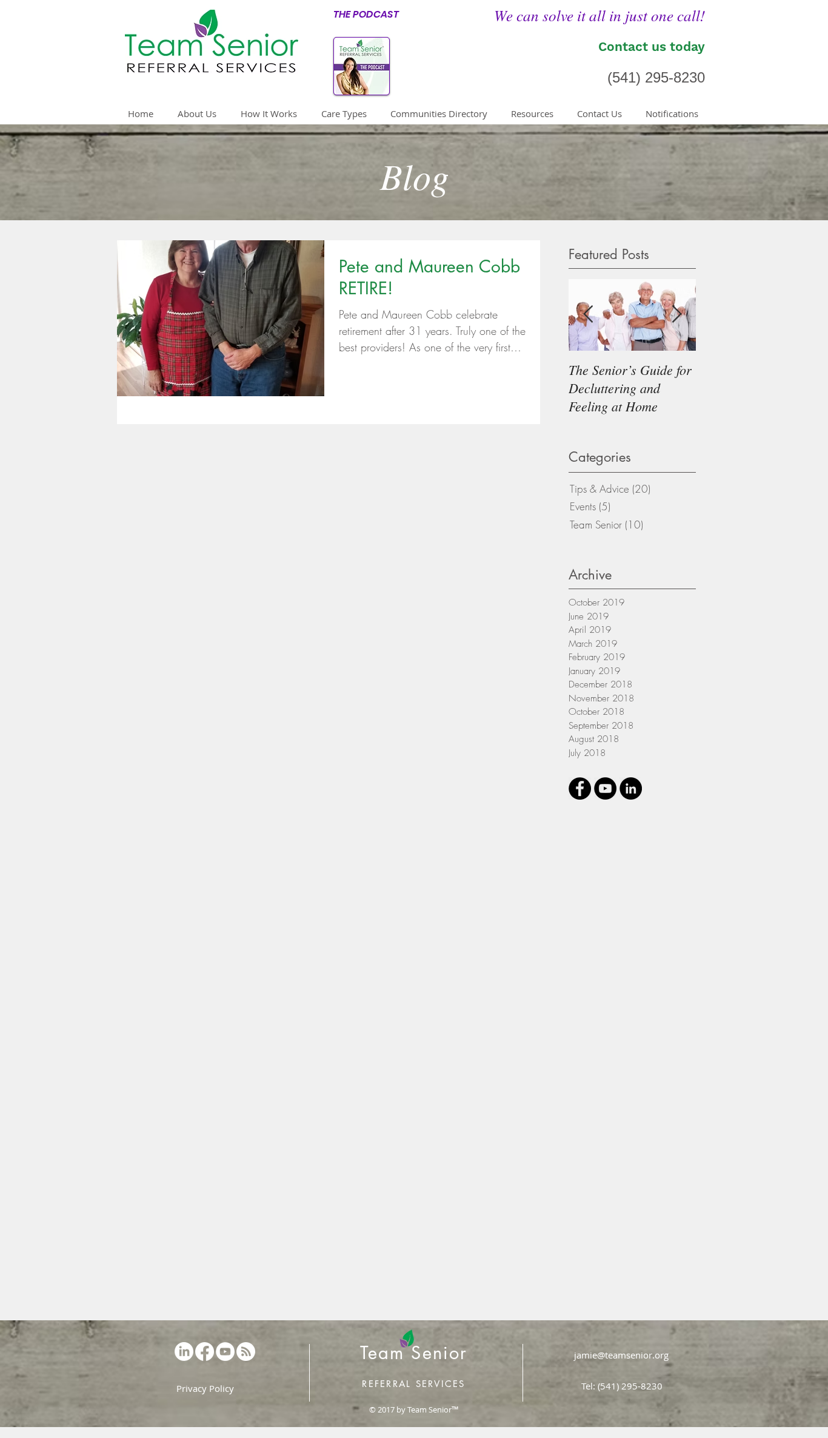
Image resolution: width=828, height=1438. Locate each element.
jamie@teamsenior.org (621, 1355)
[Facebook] (204, 1351)
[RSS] (245, 1351)
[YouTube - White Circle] (225, 1351)
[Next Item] (676, 315)
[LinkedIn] (184, 1351)
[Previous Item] (588, 315)
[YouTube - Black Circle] (605, 788)
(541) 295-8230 (656, 77)
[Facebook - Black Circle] (580, 788)
